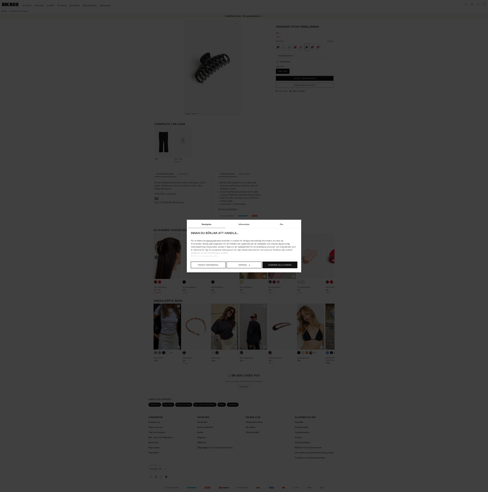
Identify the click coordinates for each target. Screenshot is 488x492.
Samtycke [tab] (206, 224)
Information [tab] (244, 224)
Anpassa (242, 265)
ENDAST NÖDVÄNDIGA (208, 265)
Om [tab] (281, 224)
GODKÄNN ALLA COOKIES (280, 265)
